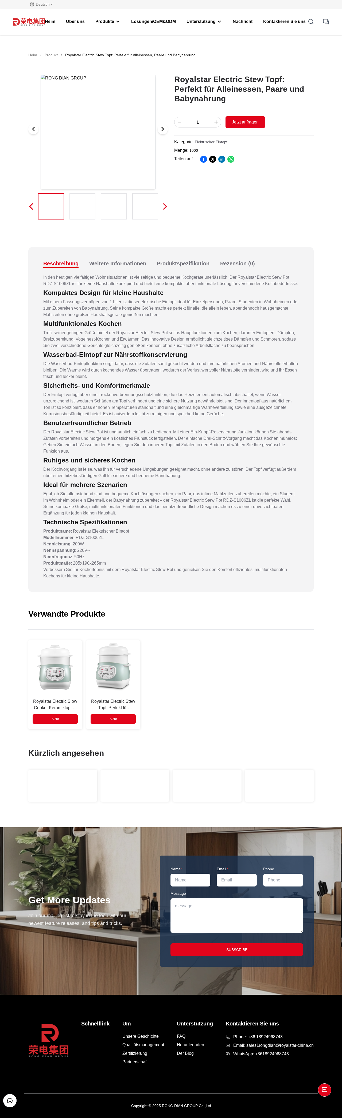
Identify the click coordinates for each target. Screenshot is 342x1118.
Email (222, 869)
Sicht (55, 719)
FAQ (181, 1036)
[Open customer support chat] (10, 1100)
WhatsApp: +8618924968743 (261, 1054)
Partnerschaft (134, 1062)
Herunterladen (190, 1045)
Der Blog (185, 1053)
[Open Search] (311, 21)
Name (176, 869)
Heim (32, 55)
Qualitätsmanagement (143, 1045)
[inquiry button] (326, 22)
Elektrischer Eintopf (211, 142)
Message (178, 893)
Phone (268, 869)
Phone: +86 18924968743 (258, 1037)
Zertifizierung (134, 1053)
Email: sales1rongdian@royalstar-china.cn (273, 1045)
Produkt (51, 55)
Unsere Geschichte (140, 1036)
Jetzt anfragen (245, 122)
